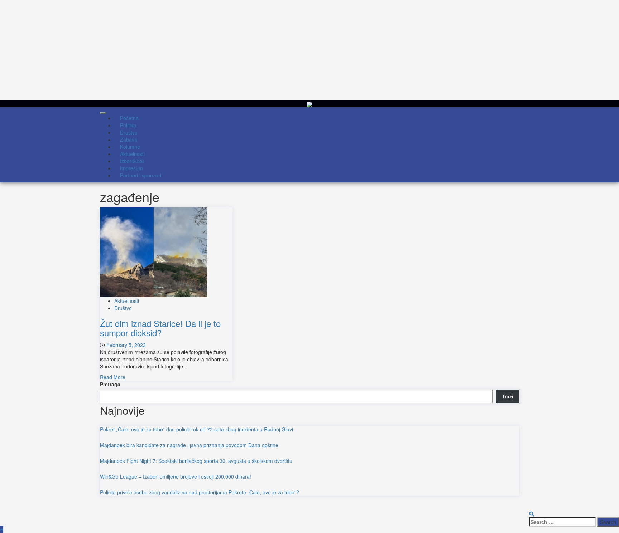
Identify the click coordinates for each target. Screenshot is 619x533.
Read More (112, 377)
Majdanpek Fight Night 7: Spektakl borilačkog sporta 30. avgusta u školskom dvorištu (196, 460)
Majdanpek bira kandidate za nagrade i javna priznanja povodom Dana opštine (189, 445)
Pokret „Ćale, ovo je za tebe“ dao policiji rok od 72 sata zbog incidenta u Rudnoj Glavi (196, 429)
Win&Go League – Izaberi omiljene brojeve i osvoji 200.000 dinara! (175, 476)
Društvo (123, 308)
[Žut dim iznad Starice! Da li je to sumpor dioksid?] (153, 251)
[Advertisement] (215, 50)
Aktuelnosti (126, 300)
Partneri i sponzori (140, 175)
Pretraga (110, 384)
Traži (507, 396)
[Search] (531, 513)
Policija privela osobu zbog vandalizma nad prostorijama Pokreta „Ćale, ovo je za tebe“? (199, 492)
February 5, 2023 (126, 344)
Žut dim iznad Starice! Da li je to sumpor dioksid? (160, 328)
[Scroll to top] (1, 529)
